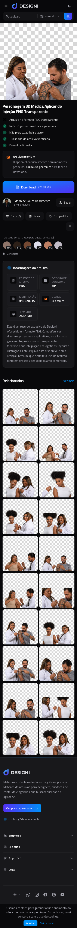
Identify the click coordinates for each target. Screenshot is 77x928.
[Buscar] (68, 16)
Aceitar (30, 923)
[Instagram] (37, 895)
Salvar (37, 216)
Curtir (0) (16, 216)
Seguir (67, 202)
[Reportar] (70, 226)
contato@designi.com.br (24, 819)
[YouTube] (62, 895)
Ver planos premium (19, 808)
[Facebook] (45, 895)
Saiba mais (47, 923)
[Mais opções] (69, 187)
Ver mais (68, 381)
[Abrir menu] (6, 6)
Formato (50, 16)
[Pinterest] (54, 895)
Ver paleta (12, 254)
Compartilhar (61, 216)
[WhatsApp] (28, 895)
